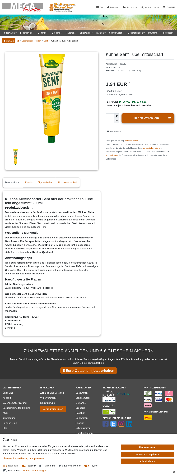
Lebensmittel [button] (26, 33)
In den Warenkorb (146, 118)
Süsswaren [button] (9, 33)
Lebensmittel (27, 41)
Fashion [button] (100, 33)
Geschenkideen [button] (135, 33)
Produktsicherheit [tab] (67, 182)
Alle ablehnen (147, 461)
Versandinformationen (152, 148)
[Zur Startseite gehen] (18, 41)
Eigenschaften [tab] (45, 182)
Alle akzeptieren (147, 447)
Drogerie (80, 407)
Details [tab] (29, 182)
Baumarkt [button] (152, 33)
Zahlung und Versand (52, 392)
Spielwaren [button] (85, 33)
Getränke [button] (42, 33)
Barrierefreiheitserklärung (16, 407)
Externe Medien (72, 465)
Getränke (81, 402)
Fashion (80, 422)
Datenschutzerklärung (15, 402)
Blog (101, 7)
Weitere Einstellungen (34, 470)
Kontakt (7, 397)
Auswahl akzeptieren (147, 454)
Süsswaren (82, 392)
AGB (5, 412)
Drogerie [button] (56, 33)
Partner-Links (10, 422)
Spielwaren (82, 417)
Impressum (9, 417)
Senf (46, 41)
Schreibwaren (83, 428)
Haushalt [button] (70, 33)
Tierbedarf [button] (168, 33)
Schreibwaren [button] (115, 33)
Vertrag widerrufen (53, 408)
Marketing (50, 465)
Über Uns (8, 392)
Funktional (14, 470)
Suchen (147, 7)
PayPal (93, 465)
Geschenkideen (84, 433)
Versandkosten (131, 141)
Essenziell (13, 465)
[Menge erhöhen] (116, 115)
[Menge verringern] (116, 120)
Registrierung (47, 402)
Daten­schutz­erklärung (16, 458)
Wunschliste (115, 131)
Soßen (38, 41)
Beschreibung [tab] (12, 182)
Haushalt (80, 412)
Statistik (31, 465)
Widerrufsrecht (48, 397)
